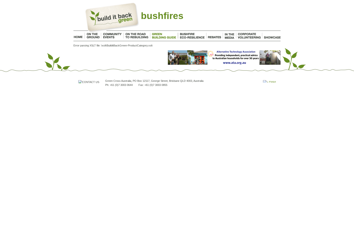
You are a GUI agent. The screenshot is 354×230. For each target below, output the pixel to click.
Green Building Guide (164, 35)
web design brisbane (250, 93)
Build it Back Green (113, 17)
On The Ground (93, 35)
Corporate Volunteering (249, 35)
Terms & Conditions (129, 93)
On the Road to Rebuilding (137, 35)
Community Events (112, 35)
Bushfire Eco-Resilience (192, 35)
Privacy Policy (150, 93)
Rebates (214, 35)
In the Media (229, 35)
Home (79, 35)
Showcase (271, 35)
